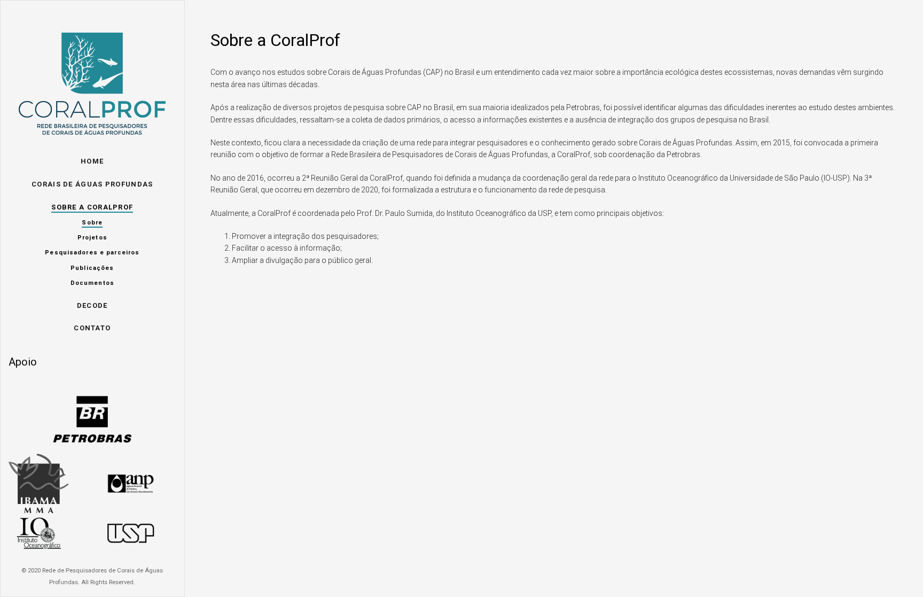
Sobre (92, 222)
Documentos (92, 283)
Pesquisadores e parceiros (92, 252)
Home (92, 161)
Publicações (92, 268)
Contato (92, 328)
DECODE (92, 305)
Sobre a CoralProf (92, 207)
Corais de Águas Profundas (92, 184)
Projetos (92, 237)
